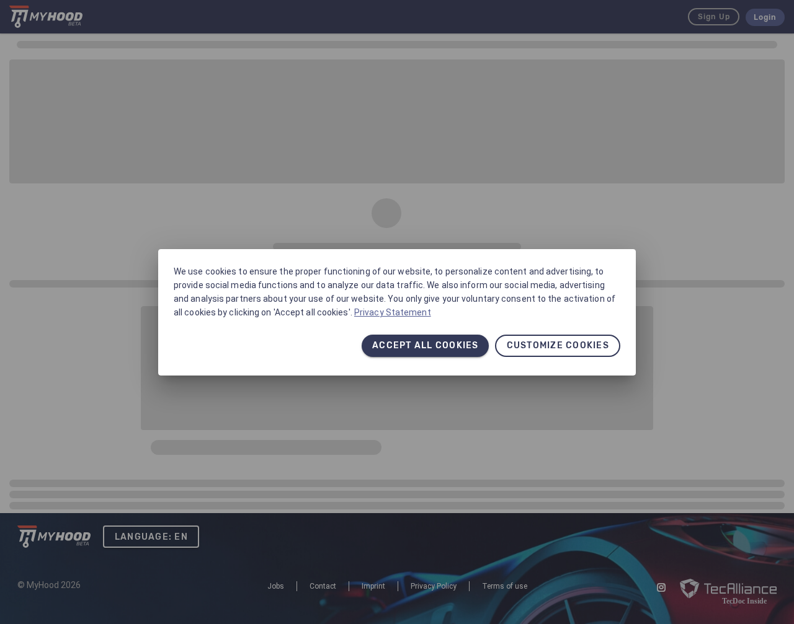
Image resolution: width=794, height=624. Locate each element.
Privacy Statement (392, 312)
